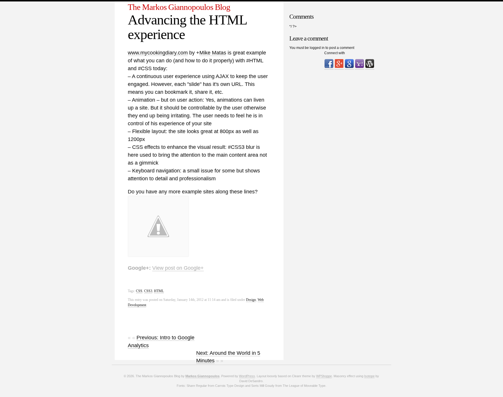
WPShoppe (324, 376)
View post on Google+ (178, 268)
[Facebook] (329, 67)
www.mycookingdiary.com (158, 53)
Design (251, 300)
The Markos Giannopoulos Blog (179, 7)
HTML (159, 291)
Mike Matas (212, 53)
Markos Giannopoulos (202, 376)
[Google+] (339, 67)
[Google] (349, 67)
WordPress (247, 376)
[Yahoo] (359, 67)
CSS (139, 291)
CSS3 (148, 291)
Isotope (369, 376)
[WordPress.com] (369, 67)
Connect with (334, 53)
